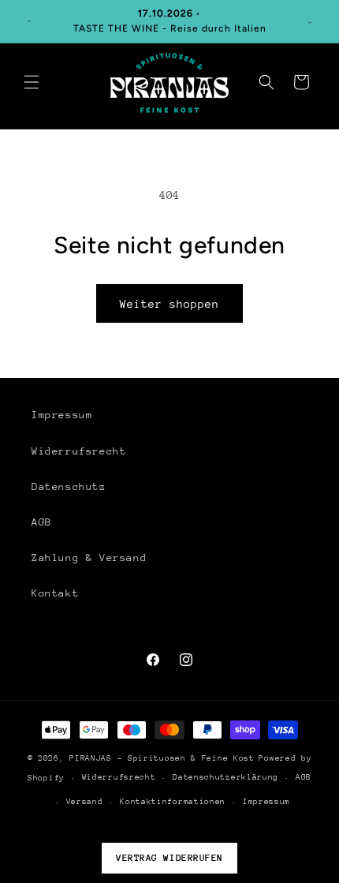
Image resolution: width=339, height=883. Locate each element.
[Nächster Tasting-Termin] (309, 21)
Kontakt (55, 593)
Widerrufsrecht (79, 451)
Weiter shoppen (169, 303)
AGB (42, 522)
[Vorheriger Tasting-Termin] (29, 21)
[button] (31, 82)
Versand (84, 801)
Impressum (62, 415)
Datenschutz (69, 486)
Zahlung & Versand (89, 557)
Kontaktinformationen (172, 801)
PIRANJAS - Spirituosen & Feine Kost (162, 758)
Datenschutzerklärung (225, 777)
